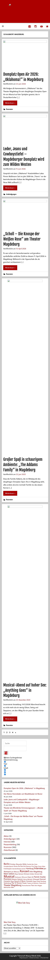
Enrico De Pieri (18, 866)
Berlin (7, 863)
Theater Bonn (42, 883)
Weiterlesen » (10, 103)
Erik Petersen (27, 866)
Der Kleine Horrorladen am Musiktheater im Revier (23, 794)
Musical (9, 876)
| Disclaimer (43, 957)
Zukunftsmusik (9, 850)
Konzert (24, 871)
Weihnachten (7, 887)
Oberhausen (18, 877)
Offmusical (24, 877)
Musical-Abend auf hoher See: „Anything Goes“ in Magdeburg (25, 690)
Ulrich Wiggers (38, 885)
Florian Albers (41, 866)
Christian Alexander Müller (18, 864)
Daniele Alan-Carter (32, 864)
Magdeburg (37, 871)
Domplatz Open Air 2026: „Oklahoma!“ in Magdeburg (24, 788)
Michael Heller (38, 874)
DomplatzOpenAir (8, 866)
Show (12, 881)
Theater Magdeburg (12, 885)
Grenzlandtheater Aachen (18, 868)
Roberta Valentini (17, 879)
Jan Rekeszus (15, 872)
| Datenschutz (33, 957)
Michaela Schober (29, 874)
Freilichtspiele (8, 868)
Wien (12, 887)
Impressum (24, 957)
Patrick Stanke (40, 876)
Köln (31, 871)
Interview (7, 841)
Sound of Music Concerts (23, 881)
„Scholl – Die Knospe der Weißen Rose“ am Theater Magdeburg (21, 239)
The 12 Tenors (16, 883)
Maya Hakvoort (19, 874)
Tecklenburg (7, 883)
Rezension (9, 109)
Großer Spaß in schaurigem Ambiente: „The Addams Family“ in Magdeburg (22, 464)
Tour (32, 885)
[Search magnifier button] (6, 753)
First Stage (35, 866)
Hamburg (29, 868)
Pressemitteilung (10, 844)
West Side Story (9, 922)
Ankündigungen (11, 194)
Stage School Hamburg (39, 881)
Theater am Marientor (33, 883)
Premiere (8, 879)
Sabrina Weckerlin (27, 879)
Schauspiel (36, 879)
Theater (24, 883)
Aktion (6, 836)
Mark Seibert (9, 873)
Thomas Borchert (26, 885)
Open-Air (30, 877)
